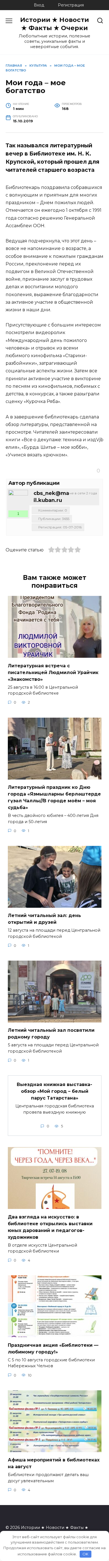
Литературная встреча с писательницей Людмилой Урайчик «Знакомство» (53, 672)
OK (85, 1554)
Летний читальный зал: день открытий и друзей (44, 919)
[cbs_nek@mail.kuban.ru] (18, 500)
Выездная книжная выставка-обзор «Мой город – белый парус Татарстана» (54, 1091)
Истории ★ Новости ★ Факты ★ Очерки (54, 24)
